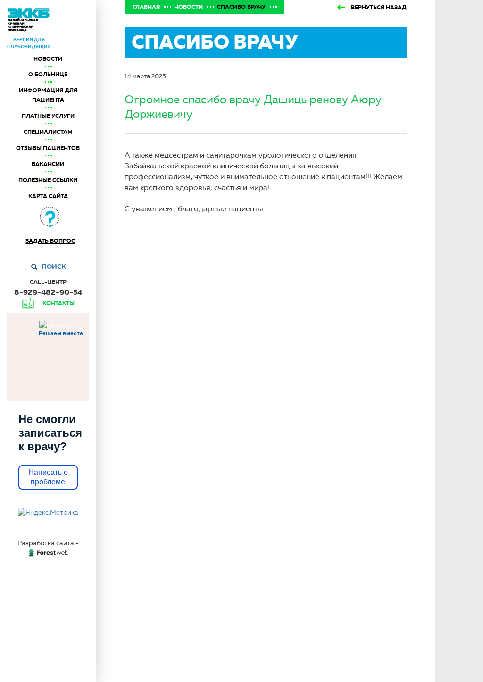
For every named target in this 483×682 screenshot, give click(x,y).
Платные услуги (48, 116)
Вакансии (48, 164)
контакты (58, 303)
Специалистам (48, 132)
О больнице (47, 74)
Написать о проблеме (48, 476)
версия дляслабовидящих (29, 42)
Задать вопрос (50, 241)
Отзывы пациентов (48, 148)
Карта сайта (48, 196)
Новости (47, 59)
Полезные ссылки (47, 180)
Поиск (54, 266)
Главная (146, 7)
